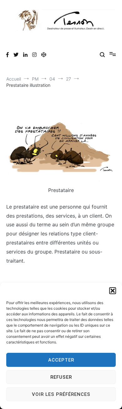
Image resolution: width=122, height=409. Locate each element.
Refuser (61, 377)
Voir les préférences (61, 394)
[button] (112, 291)
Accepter (61, 360)
